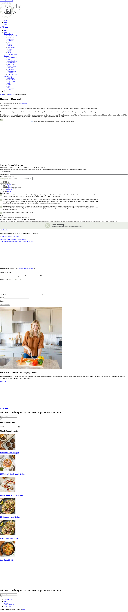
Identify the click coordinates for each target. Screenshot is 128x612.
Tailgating (10, 67)
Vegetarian (10, 88)
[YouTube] (7, 27)
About (5, 22)
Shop (5, 24)
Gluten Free (11, 79)
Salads (9, 51)
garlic (10, 187)
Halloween (10, 69)
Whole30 (10, 89)
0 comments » (24, 104)
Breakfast (10, 40)
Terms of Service (9, 605)
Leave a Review (25, 178)
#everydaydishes (77, 226)
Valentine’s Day (12, 57)
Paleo (9, 84)
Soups (9, 52)
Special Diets (8, 76)
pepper (9, 191)
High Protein (11, 81)
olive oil (9, 186)
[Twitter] (5, 27)
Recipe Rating (4, 279)
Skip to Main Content (6, 1)
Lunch (9, 42)
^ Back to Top (8, 599)
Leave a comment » (13, 236)
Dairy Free (10, 78)
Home (5, 21)
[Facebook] (2, 27)
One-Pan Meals (12, 54)
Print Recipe (6, 171)
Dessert (9, 45)
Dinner (9, 44)
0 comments (3, 236)
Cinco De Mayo (12, 61)
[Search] (4, 91)
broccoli (8, 184)
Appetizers (10, 39)
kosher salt (9, 189)
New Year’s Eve (12, 74)
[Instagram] (0, 27)
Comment (3, 294)
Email (1, 301)
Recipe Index (11, 37)
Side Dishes (11, 47)
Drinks (9, 49)
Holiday (6, 56)
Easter (9, 59)
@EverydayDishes (62, 226)
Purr (23, 609)
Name (2, 297)
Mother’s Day (11, 62)
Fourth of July (11, 66)
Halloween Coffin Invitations (13, 239)
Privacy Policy (8, 606)
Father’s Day (11, 64)
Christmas (10, 73)
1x (5, 182)
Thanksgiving (11, 71)
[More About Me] (31, 368)
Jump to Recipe (4, 105)
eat (6, 94)
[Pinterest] (3, 27)
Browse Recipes (8, 34)
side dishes (11, 94)
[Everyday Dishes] (10, 17)
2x (8, 182)
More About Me (5, 381)
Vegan (9, 86)
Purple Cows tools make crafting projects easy (17, 241)
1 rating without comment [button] (26, 268)
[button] (1, 120)
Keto (8, 83)
